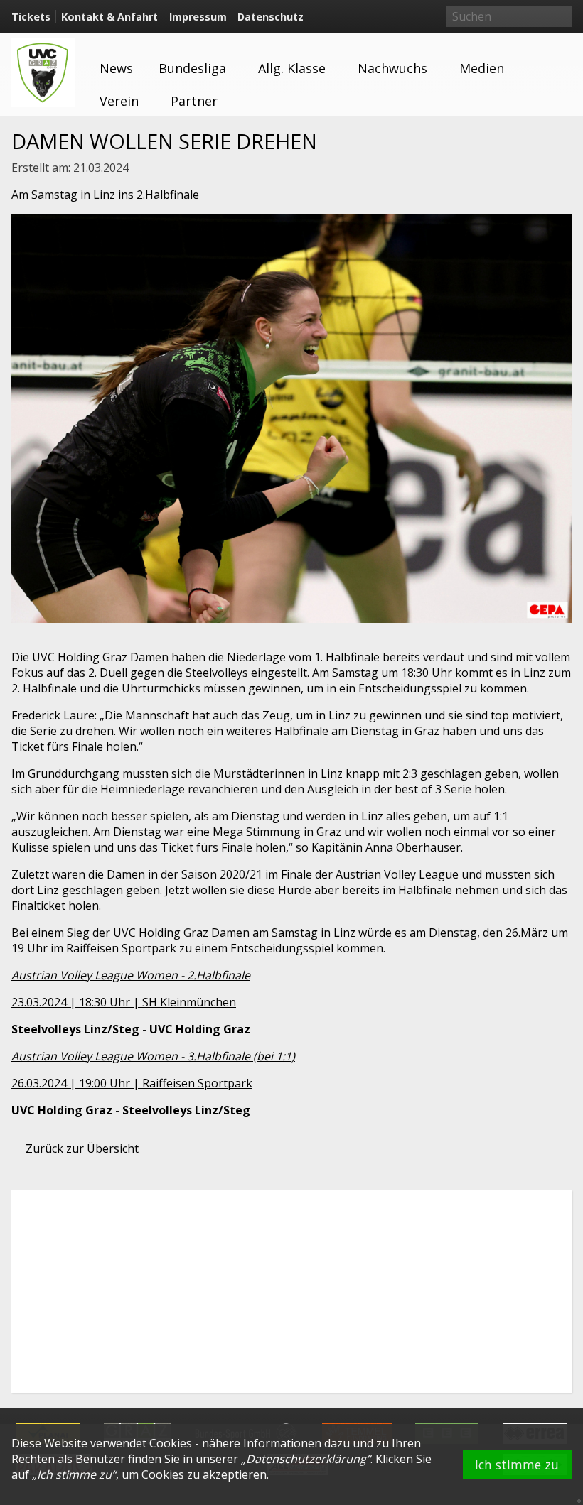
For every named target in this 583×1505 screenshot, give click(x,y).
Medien (481, 68)
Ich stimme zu (517, 1464)
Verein (119, 100)
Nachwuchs (392, 68)
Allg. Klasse (292, 68)
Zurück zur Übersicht (82, 1148)
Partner (194, 100)
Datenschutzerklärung (306, 1459)
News (116, 68)
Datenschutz (270, 16)
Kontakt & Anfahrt (109, 16)
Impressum (198, 16)
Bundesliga (192, 68)
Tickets (30, 16)
